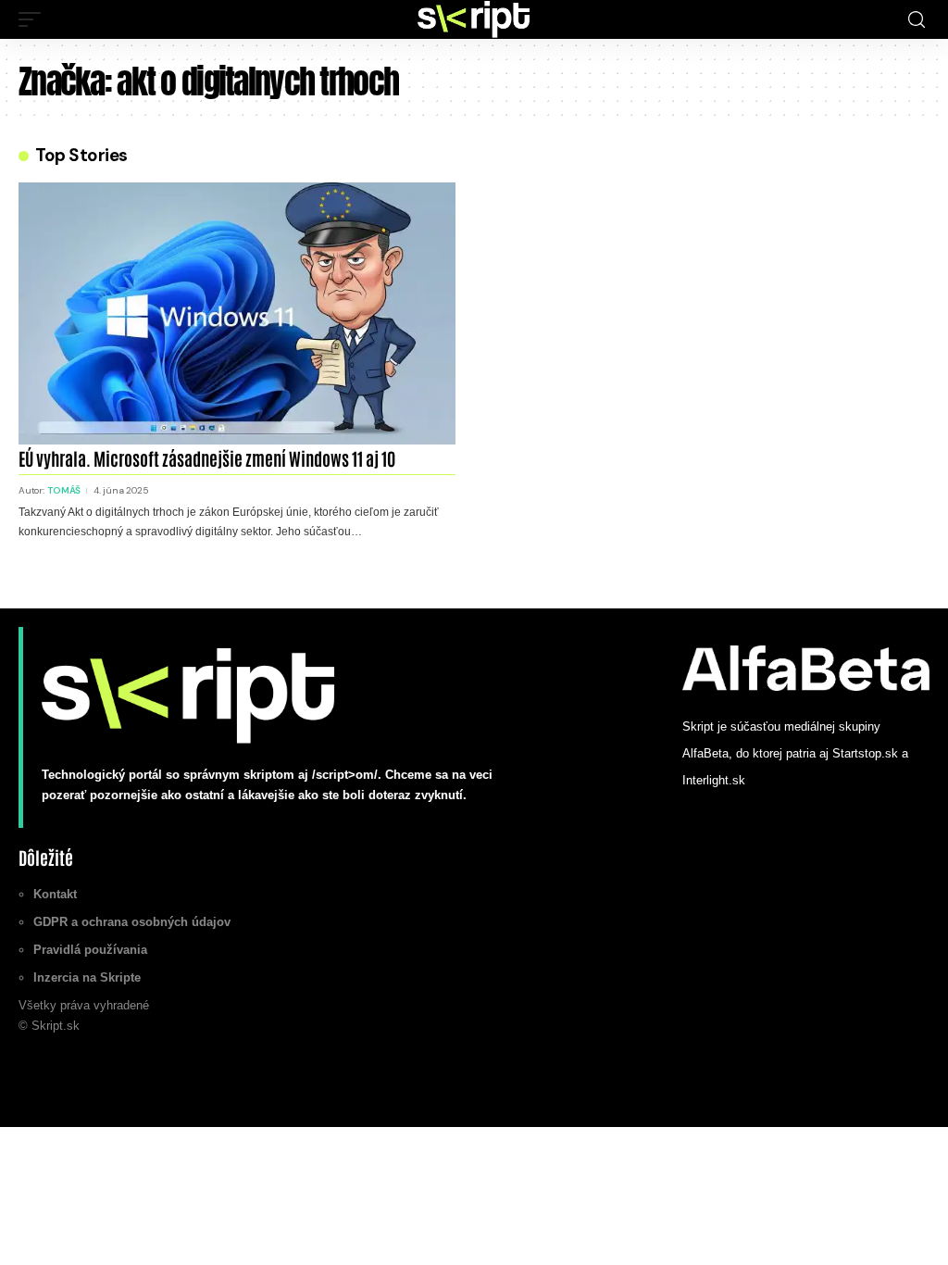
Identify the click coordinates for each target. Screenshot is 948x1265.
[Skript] (474, 19)
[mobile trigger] (34, 19)
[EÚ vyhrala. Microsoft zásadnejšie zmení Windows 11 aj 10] (237, 313)
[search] (916, 20)
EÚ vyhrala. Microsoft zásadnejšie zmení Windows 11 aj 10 (207, 458)
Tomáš (64, 490)
